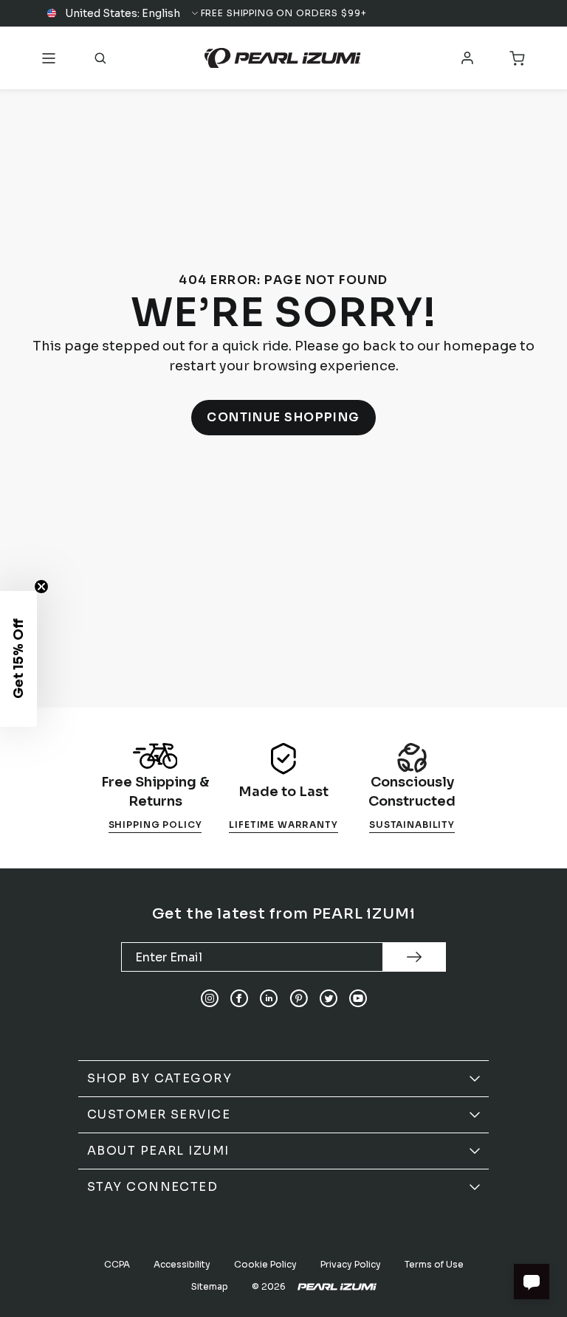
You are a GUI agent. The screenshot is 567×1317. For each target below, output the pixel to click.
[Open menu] (48, 58)
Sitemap (209, 1286)
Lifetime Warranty (283, 824)
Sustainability (412, 824)
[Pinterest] (298, 998)
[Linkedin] (269, 998)
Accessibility (182, 1264)
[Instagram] (210, 998)
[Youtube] (358, 998)
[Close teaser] (41, 586)
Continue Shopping (283, 417)
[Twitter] (328, 998)
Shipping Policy (155, 824)
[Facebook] (239, 998)
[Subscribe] (414, 957)
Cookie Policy (265, 1264)
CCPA (117, 1264)
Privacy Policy (350, 1264)
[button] (123, 13)
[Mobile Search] (100, 58)
